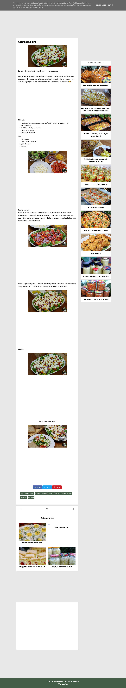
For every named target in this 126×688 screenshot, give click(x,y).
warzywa (31, 497)
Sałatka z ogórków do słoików (96, 184)
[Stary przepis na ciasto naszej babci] (32, 556)
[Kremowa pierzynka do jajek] (32, 532)
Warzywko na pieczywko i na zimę (95, 299)
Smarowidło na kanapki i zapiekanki (96, 85)
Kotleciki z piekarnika (96, 207)
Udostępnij (38, 487)
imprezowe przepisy (27, 493)
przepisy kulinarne (41, 493)
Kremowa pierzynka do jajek (32, 543)
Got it (110, 5)
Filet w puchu (96, 253)
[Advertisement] (63, 21)
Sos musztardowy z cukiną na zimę (96, 276)
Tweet (48, 487)
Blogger (76, 681)
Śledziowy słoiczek (61, 527)
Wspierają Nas (63, 684)
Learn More (101, 5)
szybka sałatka (67, 493)
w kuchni (23, 497)
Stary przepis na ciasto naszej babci (32, 567)
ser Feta (57, 493)
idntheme (71, 681)
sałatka (51, 493)
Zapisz (57, 487)
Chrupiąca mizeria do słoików (61, 567)
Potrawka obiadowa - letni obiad (96, 230)
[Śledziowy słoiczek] (62, 524)
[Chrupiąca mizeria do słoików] (62, 556)
